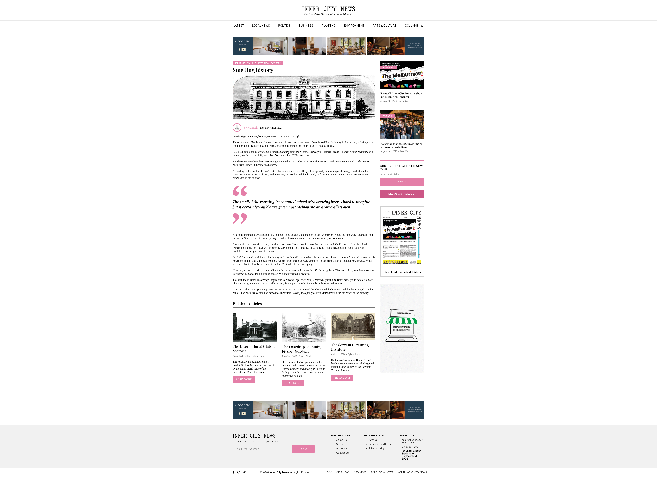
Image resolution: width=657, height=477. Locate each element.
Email (383, 169)
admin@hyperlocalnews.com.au (412, 441)
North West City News (412, 472)
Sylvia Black (251, 127)
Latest (238, 25)
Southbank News (382, 472)
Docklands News (338, 472)
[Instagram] (238, 472)
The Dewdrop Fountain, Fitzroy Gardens (301, 349)
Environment (354, 25)
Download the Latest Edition (402, 272)
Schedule (341, 444)
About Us (341, 440)
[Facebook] (233, 472)
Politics (284, 25)
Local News (261, 25)
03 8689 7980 (410, 447)
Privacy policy (376, 448)
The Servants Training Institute (350, 347)
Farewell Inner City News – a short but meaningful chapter (401, 95)
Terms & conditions (380, 444)
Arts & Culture (385, 25)
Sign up (402, 181)
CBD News (360, 472)
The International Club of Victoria (254, 348)
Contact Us (342, 452)
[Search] (421, 25)
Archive (373, 440)
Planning (328, 25)
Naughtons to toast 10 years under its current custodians (401, 145)
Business (306, 25)
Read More (243, 379)
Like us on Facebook (402, 193)
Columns (412, 25)
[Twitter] (244, 472)
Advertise (341, 448)
